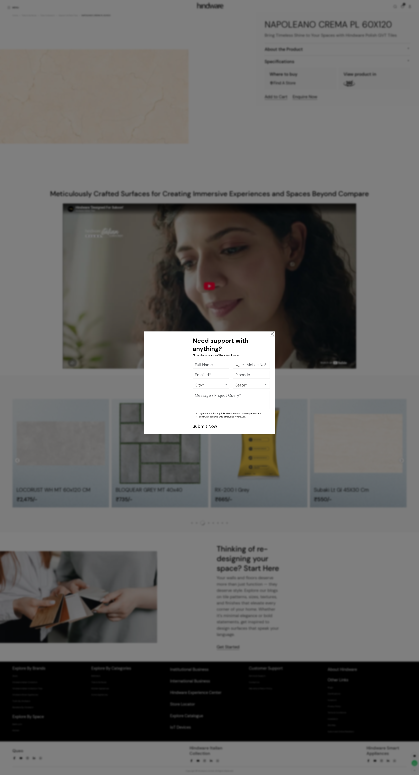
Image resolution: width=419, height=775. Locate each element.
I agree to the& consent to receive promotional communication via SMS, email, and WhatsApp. (230, 415)
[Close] (272, 334)
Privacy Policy (220, 413)
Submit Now (205, 426)
